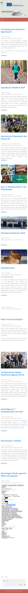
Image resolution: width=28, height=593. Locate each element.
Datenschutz (19, 591)
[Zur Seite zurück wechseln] (7, 581)
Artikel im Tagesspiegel (21, 420)
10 (13, 584)
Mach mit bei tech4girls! (12, 319)
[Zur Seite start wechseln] (4, 581)
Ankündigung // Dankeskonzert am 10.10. (12, 410)
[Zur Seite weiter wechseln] (20, 584)
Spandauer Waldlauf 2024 (13, 87)
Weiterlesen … (4, 55)
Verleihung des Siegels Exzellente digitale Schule (12, 373)
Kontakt (7, 591)
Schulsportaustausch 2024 (13, 233)
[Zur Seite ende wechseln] (24, 584)
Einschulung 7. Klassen (11, 440)
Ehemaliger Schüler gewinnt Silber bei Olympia (13, 474)
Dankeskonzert (8, 268)
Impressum (13, 591)
